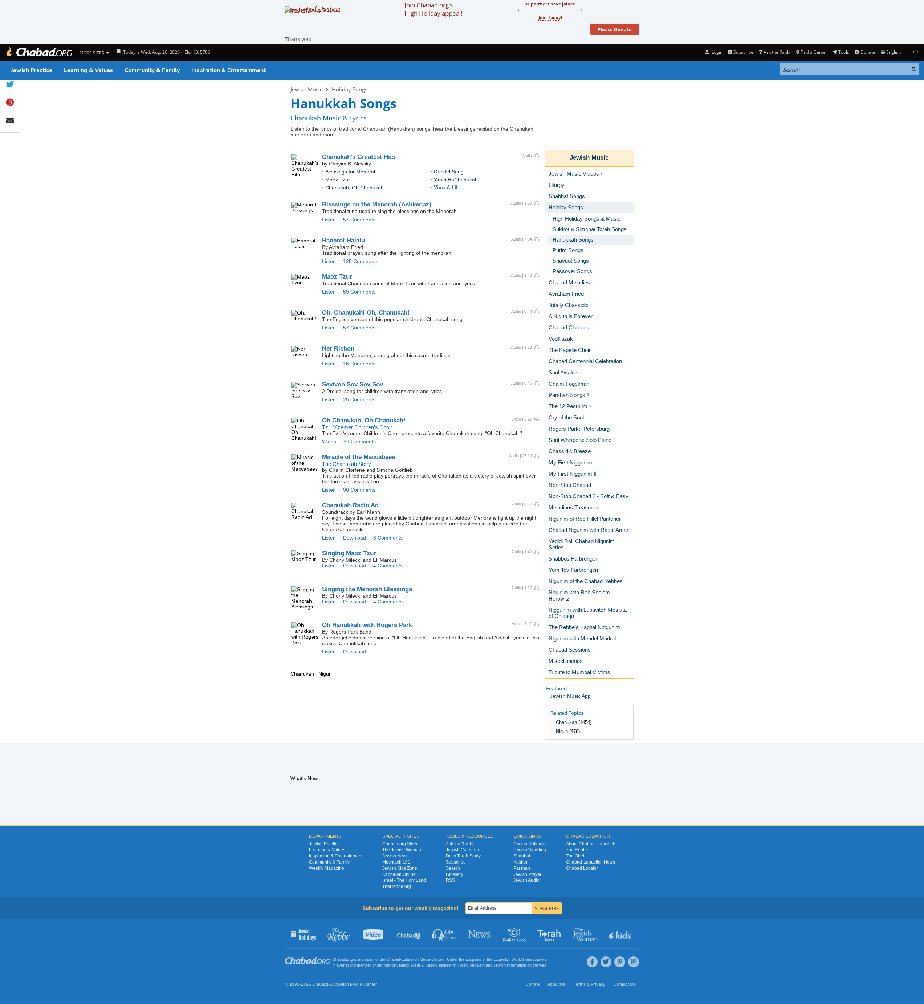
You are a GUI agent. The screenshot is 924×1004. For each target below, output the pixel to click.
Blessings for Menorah (351, 172)
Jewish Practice (31, 70)
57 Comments (359, 219)
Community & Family (152, 70)
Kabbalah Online (399, 874)
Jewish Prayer (527, 874)
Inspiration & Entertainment (228, 70)
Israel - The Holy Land (404, 880)
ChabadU (409, 934)
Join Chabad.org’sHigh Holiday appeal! (433, 9)
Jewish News (395, 855)
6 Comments (388, 538)
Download (354, 538)
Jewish (499, 965)
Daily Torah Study (463, 855)
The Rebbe (577, 849)
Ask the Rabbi (777, 52)
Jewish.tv (374, 934)
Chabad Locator (582, 868)
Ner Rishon (338, 348)
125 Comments (360, 261)
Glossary (454, 874)
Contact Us (624, 984)
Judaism (477, 965)
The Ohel (575, 855)
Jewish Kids (620, 934)
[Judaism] (38, 52)
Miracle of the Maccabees (358, 457)
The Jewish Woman (401, 849)
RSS (450, 880)
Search (453, 868)
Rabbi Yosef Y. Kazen (418, 965)
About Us (556, 984)
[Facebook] (592, 961)
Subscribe (456, 862)
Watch (329, 441)
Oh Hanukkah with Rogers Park (367, 625)
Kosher (520, 862)
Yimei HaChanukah (456, 180)
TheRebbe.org (396, 886)
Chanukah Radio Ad (350, 505)
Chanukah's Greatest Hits (358, 156)
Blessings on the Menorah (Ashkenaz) (376, 204)
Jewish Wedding (529, 849)
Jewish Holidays (529, 844)
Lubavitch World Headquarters (520, 959)
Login (716, 52)
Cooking (515, 934)
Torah (462, 965)
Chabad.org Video (400, 844)
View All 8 (445, 187)
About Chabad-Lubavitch (590, 844)
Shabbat (521, 855)
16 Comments (359, 363)
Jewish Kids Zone (399, 868)
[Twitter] (606, 961)
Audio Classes (444, 934)
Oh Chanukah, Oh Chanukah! (364, 420)
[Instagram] (633, 961)
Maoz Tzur (337, 180)
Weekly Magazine (326, 868)
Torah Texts (550, 934)
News (480, 934)
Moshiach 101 (396, 862)
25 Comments (359, 399)
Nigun (562, 731)
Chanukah (566, 722)
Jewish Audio (526, 880)
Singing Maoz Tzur (349, 553)
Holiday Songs (349, 89)
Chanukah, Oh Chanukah (354, 187)
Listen (329, 219)
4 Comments (388, 566)
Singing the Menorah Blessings (367, 589)
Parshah (521, 868)
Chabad (393, 959)
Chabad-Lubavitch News (590, 862)
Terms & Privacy (589, 984)
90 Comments (359, 490)
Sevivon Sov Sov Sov (352, 384)
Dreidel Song (449, 172)
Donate (867, 52)
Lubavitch (410, 959)
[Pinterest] (619, 961)
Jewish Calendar (462, 849)
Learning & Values (88, 70)
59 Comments (359, 292)
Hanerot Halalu (343, 240)
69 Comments (359, 441)
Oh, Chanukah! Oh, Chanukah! (366, 312)
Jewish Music (306, 89)
